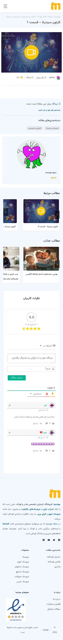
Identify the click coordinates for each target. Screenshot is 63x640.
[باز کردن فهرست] (5, 6)
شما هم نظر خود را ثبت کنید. (49, 110)
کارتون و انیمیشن (28, 16)
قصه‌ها (6, 524)
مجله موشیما (52, 524)
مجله (50, 16)
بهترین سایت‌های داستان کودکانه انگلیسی (42, 274)
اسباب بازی (48, 509)
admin (52, 77)
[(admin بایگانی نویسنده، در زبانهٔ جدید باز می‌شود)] (58, 79)
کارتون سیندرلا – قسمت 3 (48, 226)
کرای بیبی (41, 514)
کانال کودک (41, 16)
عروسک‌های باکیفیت (30, 509)
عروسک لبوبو (54, 514)
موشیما (57, 16)
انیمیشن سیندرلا (13, 16)
